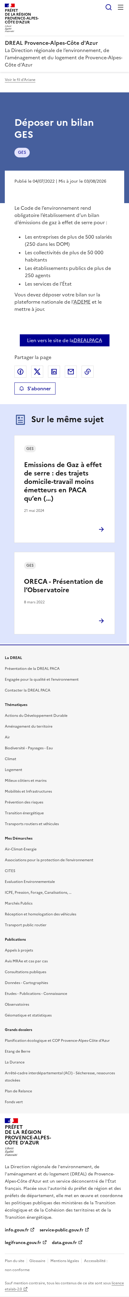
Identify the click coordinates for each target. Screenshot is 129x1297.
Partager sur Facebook (20, 372)
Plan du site (14, 1261)
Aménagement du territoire (28, 726)
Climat (10, 759)
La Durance (15, 1062)
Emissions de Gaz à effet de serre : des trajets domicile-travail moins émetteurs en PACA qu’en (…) (63, 481)
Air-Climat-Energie (21, 849)
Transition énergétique (24, 813)
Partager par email (71, 372)
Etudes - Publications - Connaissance (36, 993)
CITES (10, 871)
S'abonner (39, 388)
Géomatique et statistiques (28, 1015)
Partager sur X (37, 372)
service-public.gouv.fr (61, 1230)
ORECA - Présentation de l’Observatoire (63, 586)
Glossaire (37, 1261)
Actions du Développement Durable (36, 715)
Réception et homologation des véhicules (40, 914)
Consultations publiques (25, 972)
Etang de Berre (17, 1051)
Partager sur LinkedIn (54, 372)
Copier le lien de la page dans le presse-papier (88, 372)
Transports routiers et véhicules (32, 824)
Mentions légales (64, 1261)
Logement (13, 769)
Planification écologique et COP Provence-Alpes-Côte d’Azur (57, 1040)
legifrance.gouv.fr (23, 1243)
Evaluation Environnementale (30, 881)
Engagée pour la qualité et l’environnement (42, 679)
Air (7, 737)
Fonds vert (14, 1102)
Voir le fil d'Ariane (20, 79)
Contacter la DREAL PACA (27, 690)
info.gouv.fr (17, 1230)
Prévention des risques (24, 802)
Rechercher (109, 7)
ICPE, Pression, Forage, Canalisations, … (38, 892)
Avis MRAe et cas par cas (26, 961)
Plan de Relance (18, 1091)
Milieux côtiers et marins (25, 780)
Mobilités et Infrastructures (28, 791)
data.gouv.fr (64, 1243)
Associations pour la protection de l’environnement (49, 860)
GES (22, 152)
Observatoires (17, 1004)
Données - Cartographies (26, 983)
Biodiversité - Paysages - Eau (29, 748)
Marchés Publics (18, 903)
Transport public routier (25, 925)
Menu (121, 7)
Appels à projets (19, 950)
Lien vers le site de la (64, 340)
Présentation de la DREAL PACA (32, 668)
